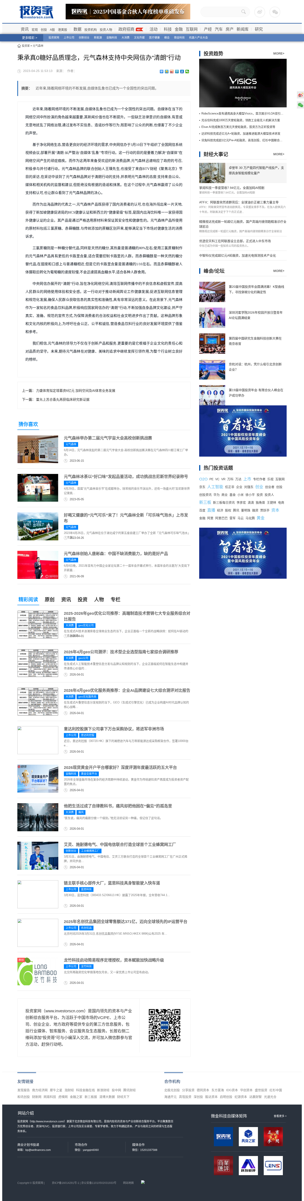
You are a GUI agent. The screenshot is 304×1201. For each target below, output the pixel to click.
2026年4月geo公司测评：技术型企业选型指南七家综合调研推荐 (121, 652)
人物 (99, 599)
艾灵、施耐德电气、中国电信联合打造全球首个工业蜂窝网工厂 (120, 844)
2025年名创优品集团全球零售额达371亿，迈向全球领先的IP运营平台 (125, 921)
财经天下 (123, 1097)
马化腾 (250, 518)
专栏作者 (259, 479)
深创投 (198, 1097)
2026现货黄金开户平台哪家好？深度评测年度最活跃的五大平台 (120, 767)
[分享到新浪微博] (172, 71)
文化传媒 (139, 37)
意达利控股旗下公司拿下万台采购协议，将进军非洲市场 (114, 729)
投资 (82, 599)
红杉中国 (276, 1090)
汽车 (219, 29)
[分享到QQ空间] (167, 71)
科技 (168, 29)
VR (223, 479)
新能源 (98, 37)
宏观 (35, 29)
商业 (224, 494)
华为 (216, 494)
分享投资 (188, 1090)
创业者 (269, 487)
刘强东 (248, 487)
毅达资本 (211, 1097)
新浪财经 (103, 1090)
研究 (259, 29)
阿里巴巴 (221, 518)
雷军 (232, 518)
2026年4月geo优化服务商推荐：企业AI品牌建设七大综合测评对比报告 (127, 690)
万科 (230, 479)
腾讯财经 (129, 1090)
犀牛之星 (56, 1090)
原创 (50, 599)
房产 (230, 29)
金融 (179, 29)
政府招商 (126, 29)
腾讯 (236, 510)
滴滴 (251, 502)
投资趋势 (213, 53)
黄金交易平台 (89, 773)
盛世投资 (261, 1090)
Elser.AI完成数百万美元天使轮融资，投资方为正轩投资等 (238, 127)
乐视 (270, 479)
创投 (44, 29)
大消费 (126, 37)
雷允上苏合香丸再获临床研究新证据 (62, 399)
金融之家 (76, 1097)
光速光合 (270, 1097)
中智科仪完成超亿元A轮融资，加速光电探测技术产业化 (237, 255)
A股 (52, 29)
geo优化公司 (86, 625)
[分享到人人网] (182, 71)
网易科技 (50, 1097)
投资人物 (106, 29)
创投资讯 (205, 494)
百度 (202, 510)
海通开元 (170, 1097)
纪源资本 (241, 1097)
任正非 (229, 487)
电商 (281, 502)
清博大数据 (107, 1097)
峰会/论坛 (214, 271)
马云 (240, 518)
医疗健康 (154, 37)
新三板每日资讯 (224, 502)
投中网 (116, 1090)
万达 (238, 479)
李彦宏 (241, 502)
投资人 (269, 494)
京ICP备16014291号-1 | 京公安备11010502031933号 (84, 1183)
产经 (208, 29)
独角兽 (260, 502)
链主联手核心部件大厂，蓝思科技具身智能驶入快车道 (112, 883)
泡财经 (69, 1090)
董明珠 (245, 510)
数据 (77, 29)
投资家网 (54, 37)
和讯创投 (23, 1097)
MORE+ (278, 53)
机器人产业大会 (198, 37)
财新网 (36, 1097)
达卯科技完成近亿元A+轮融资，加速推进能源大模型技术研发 (240, 133)
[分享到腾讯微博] (177, 71)
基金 (232, 494)
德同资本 (203, 1090)
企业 (239, 487)
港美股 (62, 29)
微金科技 (179, 37)
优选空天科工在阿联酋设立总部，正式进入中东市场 (235, 241)
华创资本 (246, 1090)
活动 (154, 29)
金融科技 (111, 37)
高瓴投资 (185, 1097)
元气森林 (38, 45)
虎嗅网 (63, 1097)
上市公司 (69, 37)
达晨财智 (255, 1097)
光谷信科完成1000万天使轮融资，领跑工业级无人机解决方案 (240, 120)
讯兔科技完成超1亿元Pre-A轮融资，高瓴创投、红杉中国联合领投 (243, 140)
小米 (240, 494)
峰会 (167, 37)
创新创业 (84, 37)
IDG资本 (232, 1090)
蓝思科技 (86, 889)
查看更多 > (280, 1116)
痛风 (81, 812)
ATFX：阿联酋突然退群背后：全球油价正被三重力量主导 (239, 202)
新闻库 (243, 29)
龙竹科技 (86, 966)
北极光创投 (172, 1090)
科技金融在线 (85, 1090)
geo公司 (83, 658)
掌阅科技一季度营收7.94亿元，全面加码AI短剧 (231, 188)
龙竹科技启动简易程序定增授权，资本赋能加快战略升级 (114, 960)
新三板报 (91, 1097)
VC (217, 479)
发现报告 (23, 1090)
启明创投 (226, 1097)
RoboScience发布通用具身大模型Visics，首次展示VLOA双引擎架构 (245, 113)
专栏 (115, 599)
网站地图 (128, 1183)
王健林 (271, 502)
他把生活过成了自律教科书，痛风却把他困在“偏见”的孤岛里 (118, 806)
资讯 (25, 29)
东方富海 (217, 1090)
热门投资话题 (218, 468)
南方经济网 (40, 1090)
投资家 (26, 45)
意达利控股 (87, 735)
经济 (220, 510)
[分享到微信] (187, 71)
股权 (228, 510)
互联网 (192, 29)
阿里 (210, 518)
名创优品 (86, 927)
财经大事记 (216, 154)
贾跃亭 (265, 510)
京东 (202, 487)
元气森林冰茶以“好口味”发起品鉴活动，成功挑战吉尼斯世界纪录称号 (126, 476)
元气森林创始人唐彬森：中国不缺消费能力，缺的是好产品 (116, 553)
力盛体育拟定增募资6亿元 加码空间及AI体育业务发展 (75, 390)
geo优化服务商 (87, 696)
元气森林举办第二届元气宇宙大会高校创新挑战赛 (108, 438)
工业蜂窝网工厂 (90, 850)
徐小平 (250, 494)
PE (211, 479)
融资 (255, 510)
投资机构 (90, 29)
